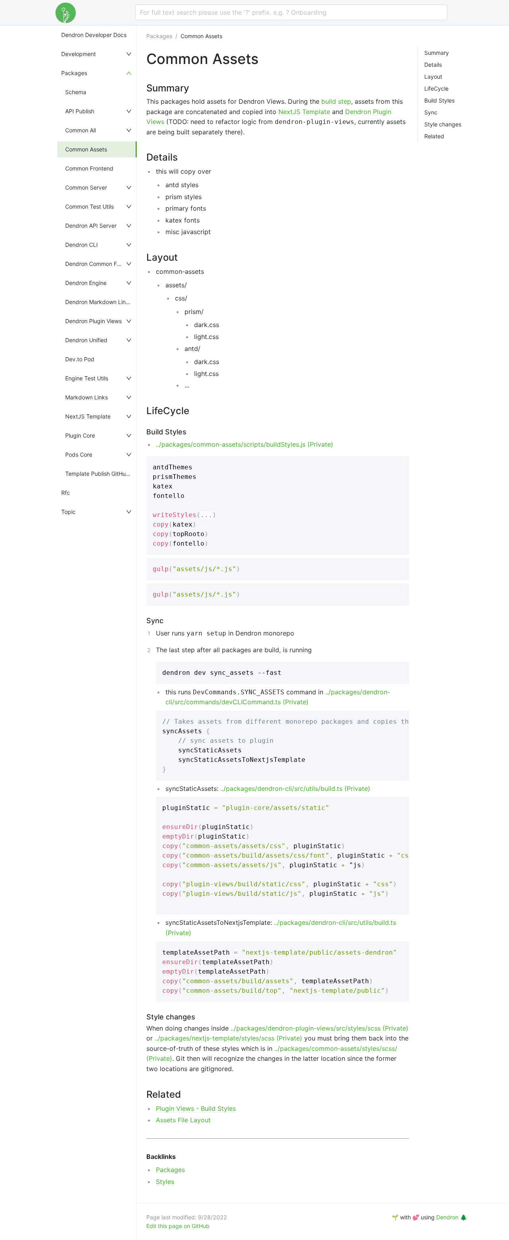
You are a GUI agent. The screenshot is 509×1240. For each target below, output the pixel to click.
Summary (436, 53)
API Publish (79, 111)
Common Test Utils (89, 206)
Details (433, 65)
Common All (80, 130)
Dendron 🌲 (451, 1217)
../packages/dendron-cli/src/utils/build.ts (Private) (295, 788)
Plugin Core (80, 435)
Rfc (65, 492)
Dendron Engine (86, 282)
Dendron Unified (86, 340)
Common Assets (86, 149)
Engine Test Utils (86, 378)
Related (434, 136)
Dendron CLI (81, 244)
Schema (75, 92)
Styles (165, 1182)
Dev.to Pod (79, 359)
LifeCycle (436, 88)
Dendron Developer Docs (93, 34)
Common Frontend (89, 168)
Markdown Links (86, 397)
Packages (74, 73)
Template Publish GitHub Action (106, 473)
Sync (430, 112)
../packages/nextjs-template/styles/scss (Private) (228, 1038)
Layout (433, 77)
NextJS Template (88, 416)
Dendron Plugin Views (93, 321)
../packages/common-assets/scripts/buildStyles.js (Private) (244, 444)
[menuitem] (97, 35)
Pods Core (78, 454)
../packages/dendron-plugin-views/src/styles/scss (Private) (319, 1028)
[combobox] (291, 12)
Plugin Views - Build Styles (196, 1108)
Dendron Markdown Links (98, 301)
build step (336, 101)
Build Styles (439, 100)
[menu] (97, 632)
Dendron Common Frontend (101, 263)
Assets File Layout (183, 1120)
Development (78, 53)
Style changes (442, 124)
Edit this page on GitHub (178, 1226)
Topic (68, 511)
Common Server (86, 187)
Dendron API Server (91, 225)
